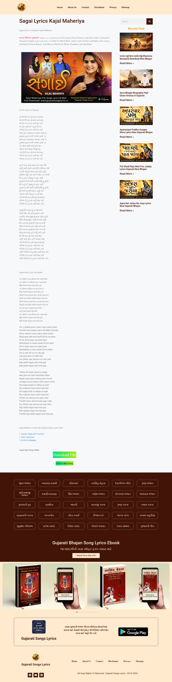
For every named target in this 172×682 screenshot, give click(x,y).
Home (60, 7)
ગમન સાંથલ (123, 526)
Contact (85, 7)
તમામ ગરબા (147, 504)
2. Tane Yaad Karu (26, 437)
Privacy (112, 7)
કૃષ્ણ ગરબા (122, 504)
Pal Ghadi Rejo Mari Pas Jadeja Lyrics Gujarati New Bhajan (136, 168)
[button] (74, 612)
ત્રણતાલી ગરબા (24, 515)
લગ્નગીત (49, 515)
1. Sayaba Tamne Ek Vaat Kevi (31, 433)
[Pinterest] (41, 675)
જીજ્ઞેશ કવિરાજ (25, 526)
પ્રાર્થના (49, 504)
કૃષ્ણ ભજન (147, 483)
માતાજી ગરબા (98, 504)
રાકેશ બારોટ (49, 526)
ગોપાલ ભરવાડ (98, 526)
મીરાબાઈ (73, 483)
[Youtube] (35, 675)
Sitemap (125, 7)
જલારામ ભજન (147, 493)
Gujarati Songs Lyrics (38, 638)
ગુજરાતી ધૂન (24, 504)
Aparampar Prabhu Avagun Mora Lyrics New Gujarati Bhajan (136, 131)
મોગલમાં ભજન (123, 493)
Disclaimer (99, 7)
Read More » (127, 63)
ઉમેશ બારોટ (74, 526)
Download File (64, 455)
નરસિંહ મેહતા (98, 483)
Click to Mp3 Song (64, 463)
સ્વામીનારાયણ (49, 493)
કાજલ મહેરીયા (147, 515)
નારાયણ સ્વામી (49, 483)
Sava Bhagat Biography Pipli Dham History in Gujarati (134, 94)
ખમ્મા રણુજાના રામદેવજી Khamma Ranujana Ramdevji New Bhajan (136, 57)
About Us (72, 7)
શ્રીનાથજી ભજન (24, 494)
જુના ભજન (25, 483)
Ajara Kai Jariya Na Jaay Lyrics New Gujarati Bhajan (135, 204)
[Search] (149, 21)
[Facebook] (30, 675)
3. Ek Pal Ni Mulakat (27, 440)
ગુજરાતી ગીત (147, 526)
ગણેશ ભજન (98, 493)
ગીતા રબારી (73, 515)
